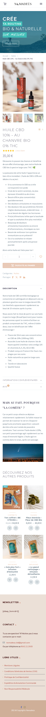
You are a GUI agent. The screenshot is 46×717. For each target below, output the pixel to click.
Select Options (30, 528)
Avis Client (20, 151)
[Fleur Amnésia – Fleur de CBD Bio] (33, 497)
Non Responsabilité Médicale (17, 689)
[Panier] (5, 3)
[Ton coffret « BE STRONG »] (12, 497)
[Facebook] (13, 277)
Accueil (5, 56)
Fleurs (34, 515)
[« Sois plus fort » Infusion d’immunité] (12, 547)
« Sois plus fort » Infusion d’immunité (12, 569)
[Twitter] (17, 277)
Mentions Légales (12, 665)
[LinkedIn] (24, 277)
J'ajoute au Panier (23, 265)
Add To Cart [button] (9, 528)
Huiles (13, 56)
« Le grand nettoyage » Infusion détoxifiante (34, 570)
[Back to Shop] (39, 129)
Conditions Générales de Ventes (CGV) (20, 671)
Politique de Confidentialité (16, 677)
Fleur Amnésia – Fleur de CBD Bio (33, 519)
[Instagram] (25, 707)
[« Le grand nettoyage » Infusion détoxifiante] (33, 547)
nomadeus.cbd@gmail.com (18, 642)
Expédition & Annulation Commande (20, 683)
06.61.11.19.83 (27, 646)
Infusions (12, 564)
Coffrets (12, 515)
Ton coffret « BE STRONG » (12, 519)
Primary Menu (41, 4)
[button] (11, 43)
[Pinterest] (20, 277)
